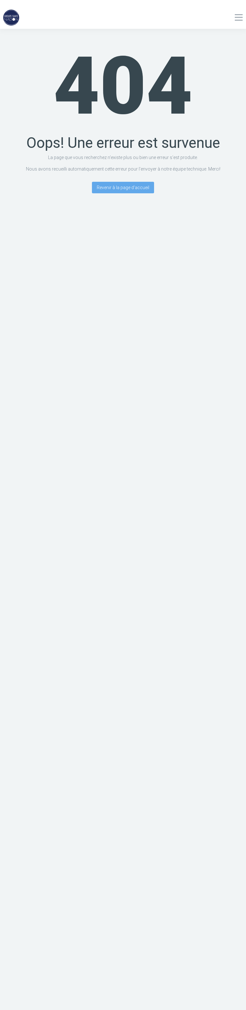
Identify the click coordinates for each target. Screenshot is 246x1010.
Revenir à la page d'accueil (123, 187)
